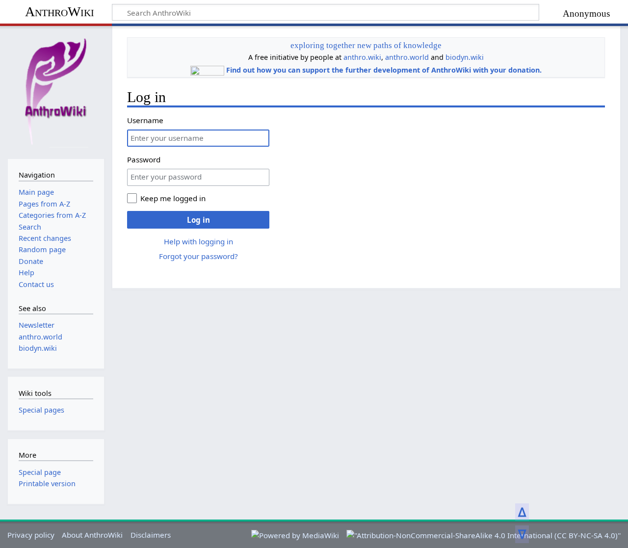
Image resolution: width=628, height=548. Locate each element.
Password (143, 159)
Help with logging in (198, 241)
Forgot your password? (198, 256)
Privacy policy (30, 535)
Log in (198, 220)
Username (145, 120)
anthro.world (407, 57)
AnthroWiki (59, 11)
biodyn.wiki (464, 57)
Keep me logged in (173, 198)
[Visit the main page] (56, 91)
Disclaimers (151, 535)
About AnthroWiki (92, 535)
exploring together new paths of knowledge (366, 45)
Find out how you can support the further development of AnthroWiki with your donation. (384, 70)
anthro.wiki (362, 57)
